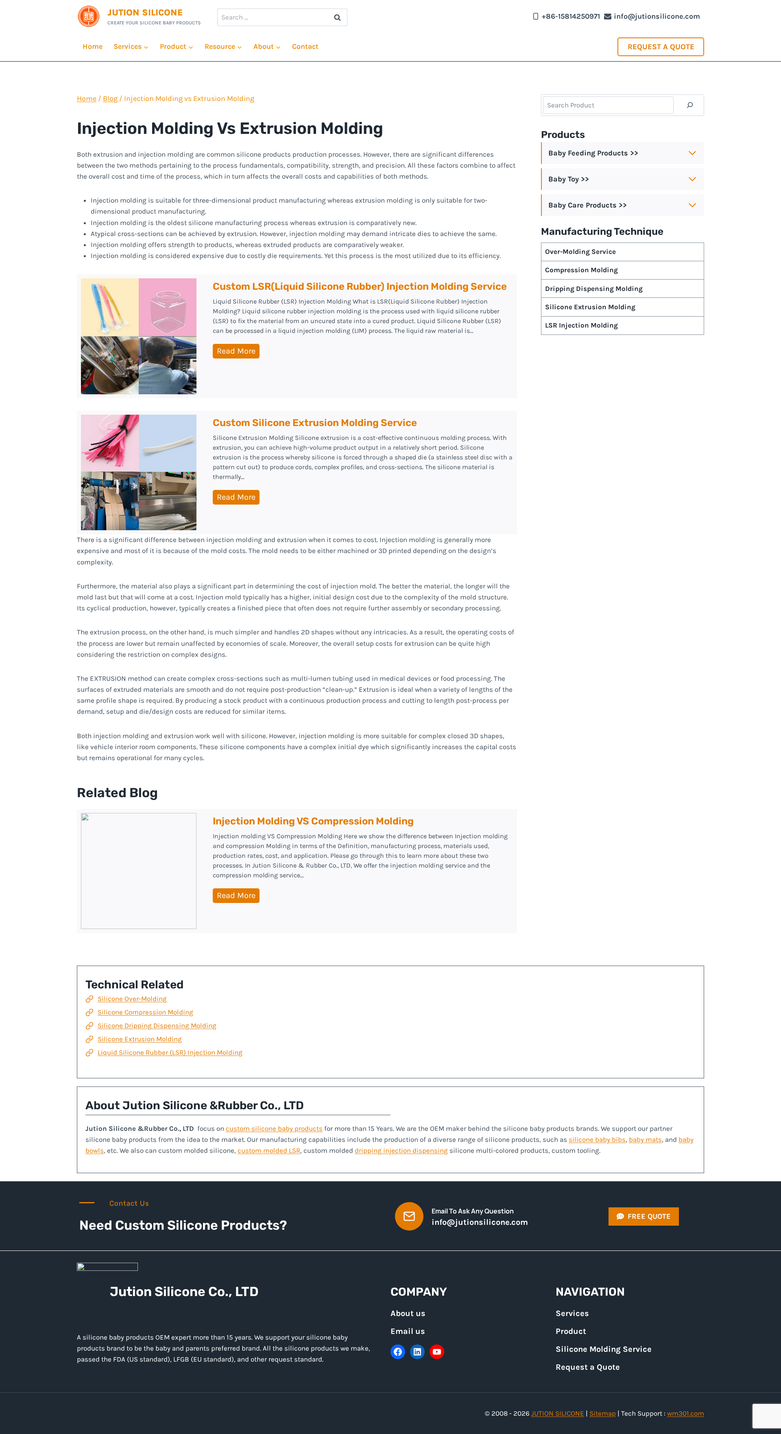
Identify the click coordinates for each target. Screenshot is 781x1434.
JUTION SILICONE (557, 1413)
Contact (305, 46)
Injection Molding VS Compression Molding (313, 821)
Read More (238, 352)
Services (572, 1313)
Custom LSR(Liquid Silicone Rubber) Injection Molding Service (360, 286)
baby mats (645, 1139)
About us (407, 1313)
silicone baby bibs (597, 1139)
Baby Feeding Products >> (593, 153)
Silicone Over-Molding (132, 999)
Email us (407, 1331)
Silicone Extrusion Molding (140, 1039)
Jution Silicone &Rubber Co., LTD (213, 1105)
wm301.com (685, 1413)
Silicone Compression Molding (145, 1012)
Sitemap (602, 1413)
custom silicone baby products (274, 1128)
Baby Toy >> (568, 179)
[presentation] (138, 336)
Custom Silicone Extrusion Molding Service (315, 422)
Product (571, 1331)
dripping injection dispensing (401, 1150)
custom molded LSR (269, 1150)
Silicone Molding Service (604, 1349)
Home (93, 46)
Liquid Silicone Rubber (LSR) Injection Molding (170, 1052)
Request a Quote (661, 46)
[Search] (690, 105)
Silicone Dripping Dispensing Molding (157, 1025)
